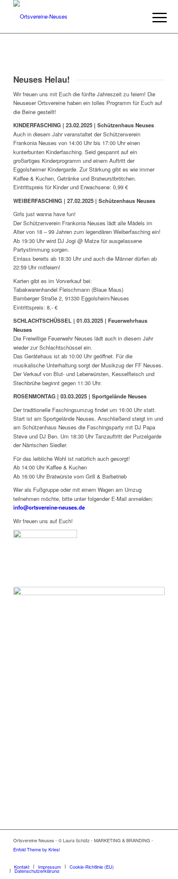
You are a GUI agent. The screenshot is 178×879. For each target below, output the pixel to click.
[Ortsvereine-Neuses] (73, 16)
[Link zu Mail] (158, 858)
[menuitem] (153, 17)
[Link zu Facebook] (133, 858)
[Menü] (153, 17)
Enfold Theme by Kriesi (36, 849)
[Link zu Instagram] (146, 858)
